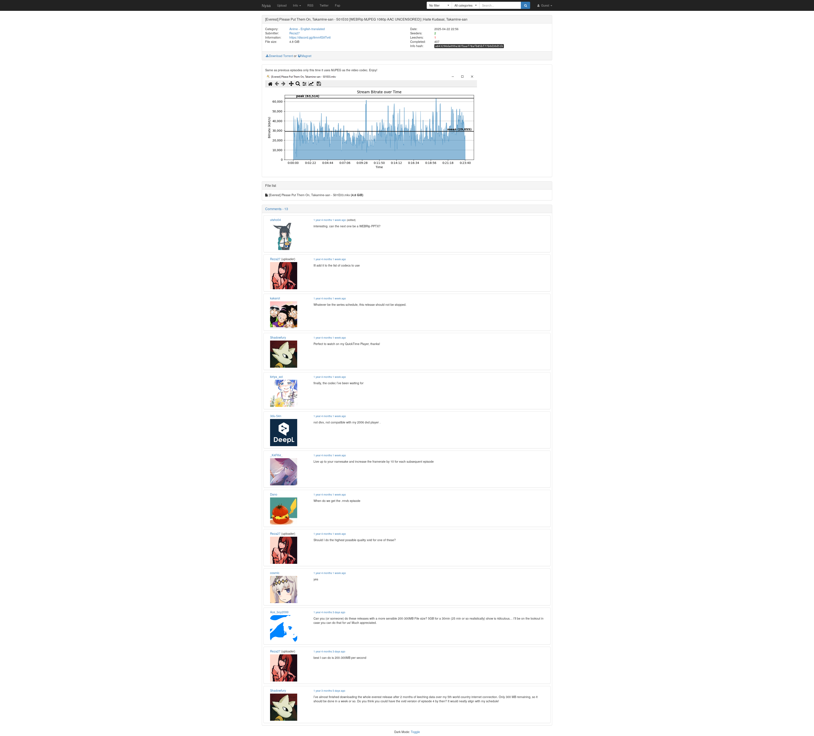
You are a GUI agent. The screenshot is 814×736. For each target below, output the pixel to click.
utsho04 (275, 220)
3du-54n (275, 416)
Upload (282, 5)
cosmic (274, 573)
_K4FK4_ (276, 455)
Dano (273, 494)
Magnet (306, 56)
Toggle (415, 732)
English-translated (313, 29)
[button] (439, 5)
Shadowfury (278, 337)
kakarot (275, 298)
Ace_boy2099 (279, 612)
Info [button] (296, 5)
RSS (310, 5)
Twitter (324, 5)
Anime (293, 29)
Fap (337, 5)
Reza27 (294, 33)
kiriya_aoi (276, 376)
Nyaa (266, 5)
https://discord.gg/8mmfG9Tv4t (310, 37)
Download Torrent (281, 56)
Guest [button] (545, 5)
